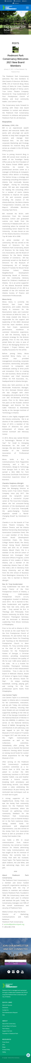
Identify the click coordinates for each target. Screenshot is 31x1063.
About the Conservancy (8, 1023)
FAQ (3, 1015)
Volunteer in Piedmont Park (10, 1033)
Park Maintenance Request (10, 1012)
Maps (3, 1047)
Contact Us (5, 1010)
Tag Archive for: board (15, 28)
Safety (4, 1052)
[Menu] (27, 8)
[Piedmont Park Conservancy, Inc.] (12, 8)
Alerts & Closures (7, 1005)
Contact (16, 3)
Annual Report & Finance (9, 1026)
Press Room (5, 1042)
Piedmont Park (15, 72)
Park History (5, 1028)
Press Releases (20, 69)
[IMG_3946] (15, 49)
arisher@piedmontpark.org (14, 924)
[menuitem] (8, 1)
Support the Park (7, 1031)
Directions (5, 1007)
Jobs (3, 1044)
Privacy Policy (6, 1049)
